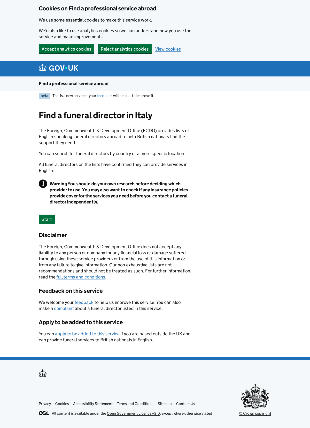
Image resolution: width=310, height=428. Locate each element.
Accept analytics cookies (66, 49)
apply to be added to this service (87, 334)
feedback (104, 95)
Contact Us (185, 403)
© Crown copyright (255, 413)
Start (47, 219)
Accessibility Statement (93, 403)
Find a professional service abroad (73, 83)
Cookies (62, 403)
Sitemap (165, 403)
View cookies (168, 49)
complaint (64, 308)
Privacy (45, 403)
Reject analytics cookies (125, 49)
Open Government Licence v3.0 (133, 413)
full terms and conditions (80, 277)
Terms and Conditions (135, 403)
